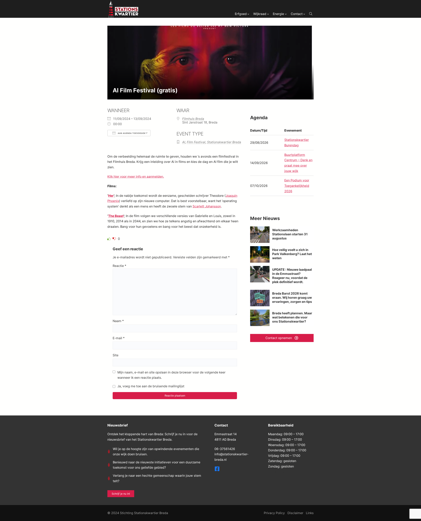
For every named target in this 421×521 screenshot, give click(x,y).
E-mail (119, 338)
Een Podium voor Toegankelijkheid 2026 (296, 185)
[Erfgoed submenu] (248, 14)
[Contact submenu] (304, 14)
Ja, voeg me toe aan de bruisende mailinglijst (150, 386)
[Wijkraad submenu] (268, 14)
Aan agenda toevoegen (131, 133)
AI (183, 142)
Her (111, 196)
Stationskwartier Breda (224, 142)
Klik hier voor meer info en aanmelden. (135, 176)
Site (115, 355)
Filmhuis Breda (193, 119)
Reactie (119, 266)
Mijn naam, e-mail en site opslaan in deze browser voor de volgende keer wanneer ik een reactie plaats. (171, 375)
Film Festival (196, 142)
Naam (118, 321)
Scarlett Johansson (207, 206)
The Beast (116, 216)
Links (310, 513)
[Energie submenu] (286, 14)
